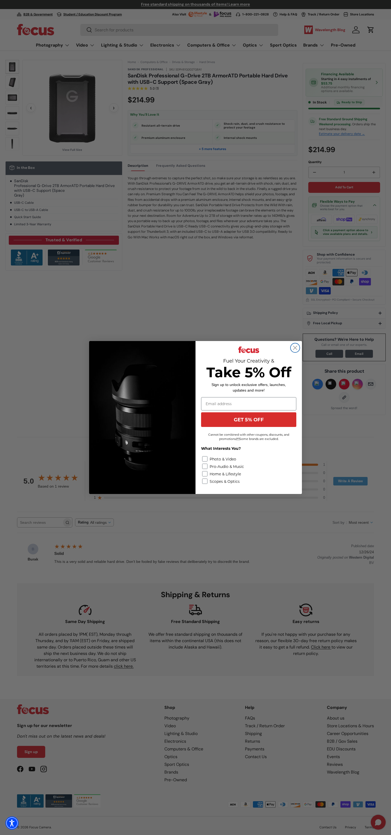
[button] (12, 823)
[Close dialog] (295, 347)
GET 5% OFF (249, 420)
